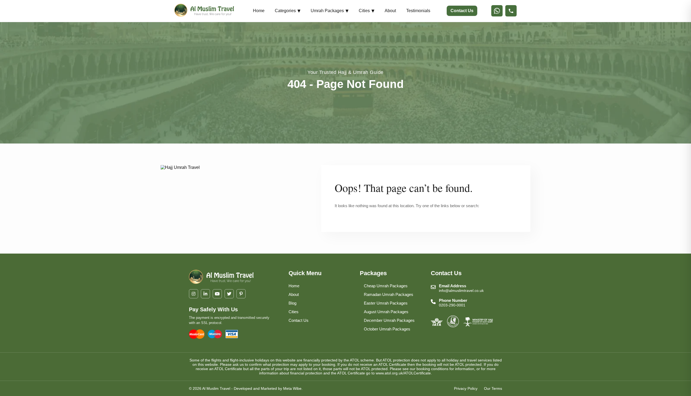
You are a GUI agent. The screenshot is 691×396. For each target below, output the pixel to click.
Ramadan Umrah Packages (388, 294)
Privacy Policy (465, 388)
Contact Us (461, 10)
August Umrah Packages (386, 311)
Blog (292, 303)
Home (259, 10)
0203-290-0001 (452, 305)
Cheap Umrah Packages (386, 286)
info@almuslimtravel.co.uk (461, 290)
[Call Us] (511, 10)
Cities (366, 10)
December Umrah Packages (389, 320)
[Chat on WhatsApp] (497, 10)
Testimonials (418, 10)
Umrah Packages (329, 10)
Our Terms (493, 388)
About (390, 10)
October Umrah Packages (387, 329)
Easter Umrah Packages (386, 303)
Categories (287, 10)
